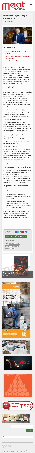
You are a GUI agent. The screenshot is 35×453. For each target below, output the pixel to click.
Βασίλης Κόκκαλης (15, 243)
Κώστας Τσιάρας (10, 248)
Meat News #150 (8, 273)
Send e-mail (22, 236)
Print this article (11, 236)
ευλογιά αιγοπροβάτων (12, 246)
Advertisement (17, 371)
